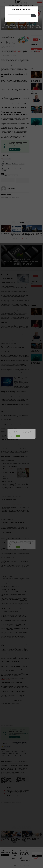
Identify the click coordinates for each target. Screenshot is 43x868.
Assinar (33, 15)
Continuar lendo (21, 19)
